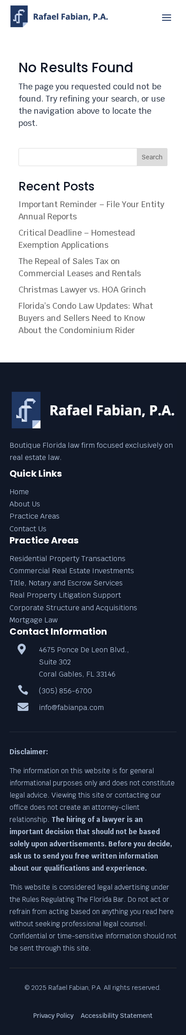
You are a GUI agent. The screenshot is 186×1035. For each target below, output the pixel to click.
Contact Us (27, 529)
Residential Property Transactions (67, 558)
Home (19, 492)
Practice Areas (34, 516)
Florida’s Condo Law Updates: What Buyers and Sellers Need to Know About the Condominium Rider (86, 318)
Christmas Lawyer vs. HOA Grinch (82, 289)
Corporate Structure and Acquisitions (73, 608)
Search (152, 157)
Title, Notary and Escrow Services (66, 583)
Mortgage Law (33, 620)
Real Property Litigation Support (65, 595)
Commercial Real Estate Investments (71, 571)
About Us (24, 504)
